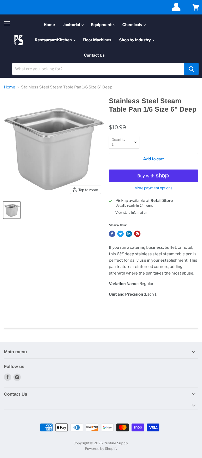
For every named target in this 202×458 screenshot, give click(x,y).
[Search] (191, 69)
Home (49, 24)
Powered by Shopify (101, 448)
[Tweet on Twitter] (120, 234)
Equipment (101, 24)
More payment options (153, 188)
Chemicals (132, 24)
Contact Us (94, 55)
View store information (131, 213)
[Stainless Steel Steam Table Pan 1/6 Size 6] (11, 210)
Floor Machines (97, 40)
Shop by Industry (135, 40)
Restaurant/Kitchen (54, 40)
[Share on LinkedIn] (129, 234)
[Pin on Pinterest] (137, 234)
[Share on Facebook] (112, 234)
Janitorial (72, 24)
